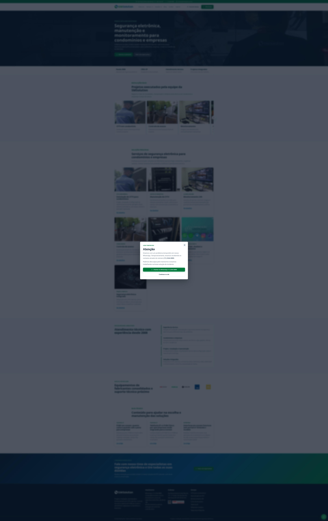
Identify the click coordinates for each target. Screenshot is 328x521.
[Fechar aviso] (184, 245)
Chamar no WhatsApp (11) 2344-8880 (165, 269)
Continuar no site (164, 274)
